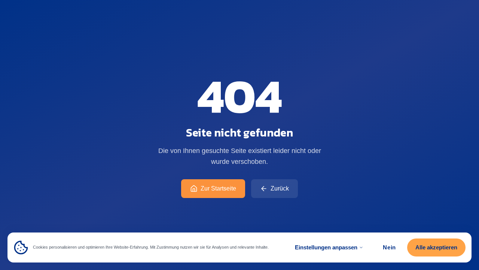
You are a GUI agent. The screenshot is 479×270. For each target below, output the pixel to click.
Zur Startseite (218, 188)
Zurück (280, 188)
